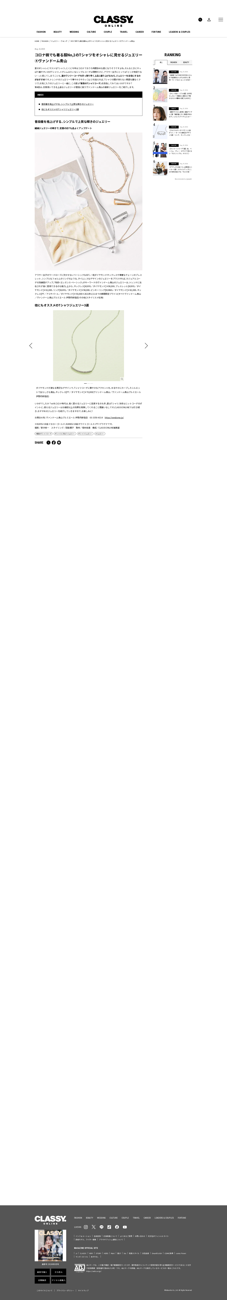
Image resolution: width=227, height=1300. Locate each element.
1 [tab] (85, 383)
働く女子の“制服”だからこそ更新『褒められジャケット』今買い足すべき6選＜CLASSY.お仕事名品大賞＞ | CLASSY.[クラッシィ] (116, 748)
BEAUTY (58, 32)
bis (125, 1253)
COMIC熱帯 (169, 1253)
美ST (119, 1253)
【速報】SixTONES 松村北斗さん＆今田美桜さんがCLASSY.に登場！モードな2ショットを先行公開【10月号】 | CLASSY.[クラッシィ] (180, 77)
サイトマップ (83, 1290)
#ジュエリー (100, 433)
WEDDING (74, 32)
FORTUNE (156, 32)
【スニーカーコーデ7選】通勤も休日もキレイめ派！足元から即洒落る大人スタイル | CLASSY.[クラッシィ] (61, 821)
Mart (113, 1253)
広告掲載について (110, 1236)
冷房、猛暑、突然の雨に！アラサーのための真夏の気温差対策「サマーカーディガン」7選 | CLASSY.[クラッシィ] (61, 892)
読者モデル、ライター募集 (86, 1239)
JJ (76, 1253)
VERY (91, 1253)
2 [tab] (88, 383)
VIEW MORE (172, 1186)
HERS (106, 1253)
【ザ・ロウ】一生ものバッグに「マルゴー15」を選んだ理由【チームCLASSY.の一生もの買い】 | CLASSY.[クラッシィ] (116, 894)
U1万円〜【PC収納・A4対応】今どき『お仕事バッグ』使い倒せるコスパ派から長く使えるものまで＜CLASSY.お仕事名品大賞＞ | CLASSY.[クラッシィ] (116, 969)
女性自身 (145, 1253)
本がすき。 (95, 1256)
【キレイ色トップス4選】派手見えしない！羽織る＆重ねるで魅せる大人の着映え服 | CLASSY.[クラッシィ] (180, 95)
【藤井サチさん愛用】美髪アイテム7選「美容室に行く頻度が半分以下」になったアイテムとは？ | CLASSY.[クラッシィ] (180, 114)
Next (189, 1049)
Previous (182, 1049)
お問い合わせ (140, 1236)
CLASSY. (83, 1253)
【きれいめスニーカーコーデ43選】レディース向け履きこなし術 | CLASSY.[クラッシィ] (115, 528)
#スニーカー (182, 1087)
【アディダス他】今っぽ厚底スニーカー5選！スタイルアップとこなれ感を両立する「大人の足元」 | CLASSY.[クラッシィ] (180, 169)
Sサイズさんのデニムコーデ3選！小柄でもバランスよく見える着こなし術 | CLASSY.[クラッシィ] (115, 599)
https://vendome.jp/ (114, 417)
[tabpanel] (88, 354)
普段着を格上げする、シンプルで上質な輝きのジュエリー (67, 104)
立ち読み (122, 1117)
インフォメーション (83, 1236)
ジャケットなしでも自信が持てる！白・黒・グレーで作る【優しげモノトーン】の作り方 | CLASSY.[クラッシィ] (60, 599)
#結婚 (172, 1087)
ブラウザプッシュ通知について (111, 1239)
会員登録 (97, 1236)
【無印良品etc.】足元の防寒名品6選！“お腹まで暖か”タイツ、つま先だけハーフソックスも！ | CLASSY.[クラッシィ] (61, 673)
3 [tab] (91, 383)
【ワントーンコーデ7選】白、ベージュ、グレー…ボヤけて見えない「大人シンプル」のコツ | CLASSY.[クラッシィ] (180, 151)
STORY (98, 1253)
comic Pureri (181, 1253)
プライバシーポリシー (65, 1290)
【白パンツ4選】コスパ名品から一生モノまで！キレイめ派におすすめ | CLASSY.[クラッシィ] (61, 746)
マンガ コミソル (82, 1256)
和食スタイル (134, 1253)
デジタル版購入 (122, 1136)
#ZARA (177, 1092)
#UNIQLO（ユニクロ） (162, 1092)
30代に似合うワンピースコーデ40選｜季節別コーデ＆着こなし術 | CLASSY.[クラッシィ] (115, 821)
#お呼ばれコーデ (183, 1083)
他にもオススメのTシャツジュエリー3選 (60, 109)
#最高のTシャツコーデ (43, 433)
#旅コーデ (162, 1087)
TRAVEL (124, 32)
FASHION (41, 32)
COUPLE (108, 32)
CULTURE (91, 32)
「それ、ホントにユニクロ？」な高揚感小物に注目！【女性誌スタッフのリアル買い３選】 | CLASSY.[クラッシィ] (115, 673)
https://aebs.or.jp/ (93, 1271)
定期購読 (122, 1127)
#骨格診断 (187, 1092)
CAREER (140, 32)
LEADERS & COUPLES (179, 32)
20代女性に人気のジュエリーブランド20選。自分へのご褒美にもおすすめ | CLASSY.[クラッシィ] (60, 967)
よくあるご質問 (126, 1236)
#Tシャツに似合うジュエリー (65, 433)
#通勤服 (171, 1083)
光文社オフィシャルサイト (158, 1236)
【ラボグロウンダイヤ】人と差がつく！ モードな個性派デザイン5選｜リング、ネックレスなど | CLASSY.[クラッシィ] (180, 132)
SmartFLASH (157, 1253)
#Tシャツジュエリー (85, 433)
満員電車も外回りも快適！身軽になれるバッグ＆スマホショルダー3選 (60, 528)
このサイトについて (44, 1290)
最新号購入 (122, 1108)
